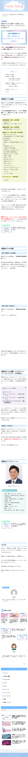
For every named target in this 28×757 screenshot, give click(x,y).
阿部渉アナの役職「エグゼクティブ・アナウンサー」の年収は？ (15, 84)
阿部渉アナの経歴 (10, 74)
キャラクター (7, 679)
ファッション (7, 692)
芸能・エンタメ (4, 21)
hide (16, 71)
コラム (5, 686)
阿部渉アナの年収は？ (13, 86)
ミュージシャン (7, 695)
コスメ (5, 682)
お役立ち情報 (7, 676)
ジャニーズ (6, 689)
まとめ (7, 91)
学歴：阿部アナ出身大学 (14, 79)
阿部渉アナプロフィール (11, 89)
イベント (6, 673)
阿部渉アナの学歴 (10, 76)
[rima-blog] (14, 10)
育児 (5, 699)
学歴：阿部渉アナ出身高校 (14, 78)
